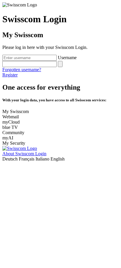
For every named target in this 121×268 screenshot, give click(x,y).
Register (10, 74)
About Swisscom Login (24, 153)
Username (67, 57)
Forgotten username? (21, 69)
